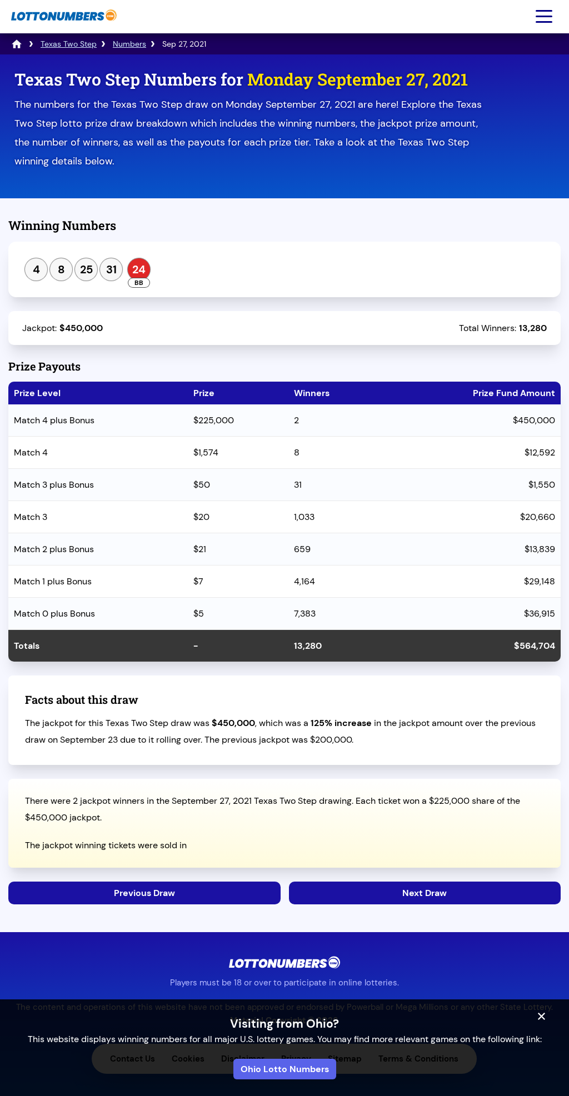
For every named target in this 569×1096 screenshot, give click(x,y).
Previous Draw (144, 893)
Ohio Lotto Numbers (285, 1069)
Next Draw (424, 893)
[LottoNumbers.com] (62, 26)
